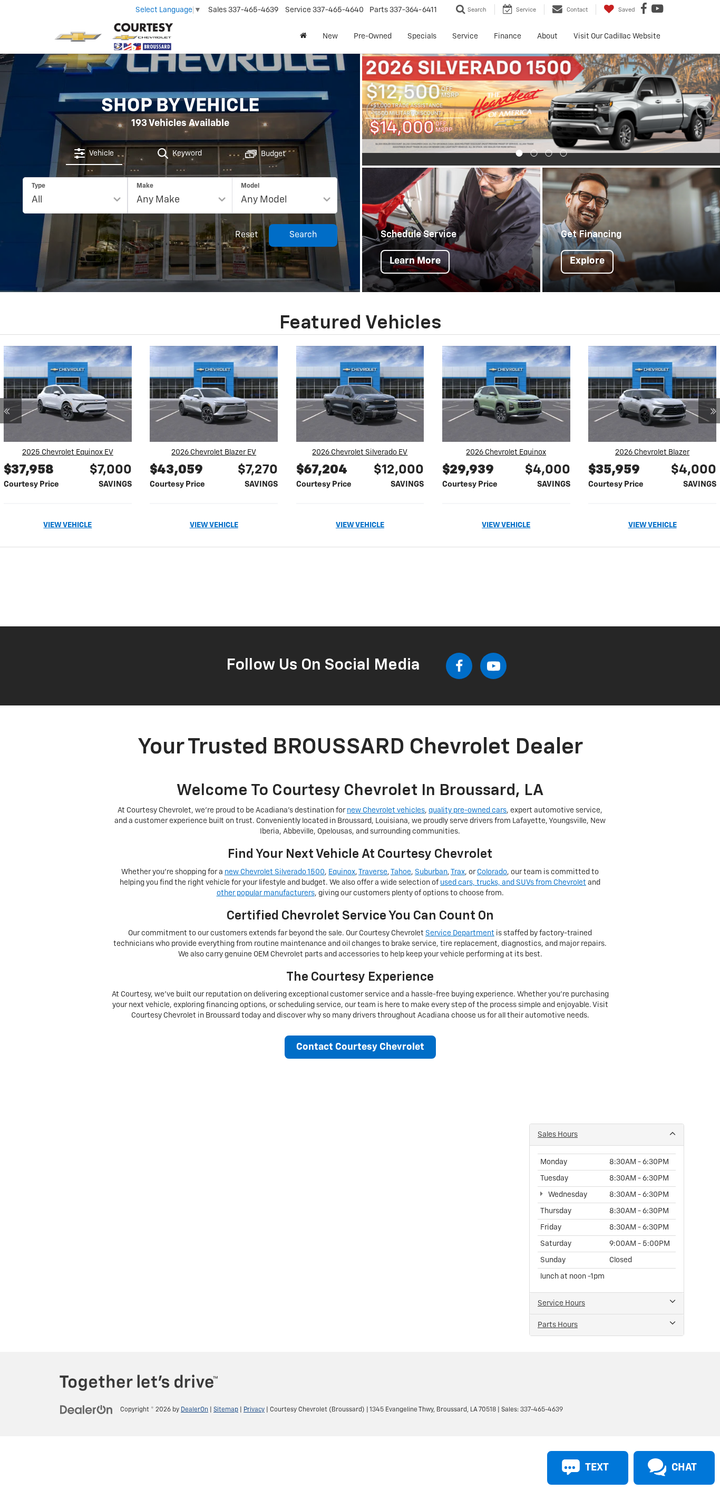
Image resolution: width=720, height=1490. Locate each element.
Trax (458, 859)
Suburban (431, 859)
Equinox (341, 859)
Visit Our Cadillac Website (616, 36)
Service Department (459, 920)
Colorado (492, 859)
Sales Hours (558, 1122)
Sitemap (225, 1397)
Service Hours (561, 1290)
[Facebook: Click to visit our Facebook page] (645, 10)
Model (250, 180)
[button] (518, 140)
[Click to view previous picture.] (376, 103)
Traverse (372, 859)
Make (145, 180)
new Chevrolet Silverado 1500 (275, 859)
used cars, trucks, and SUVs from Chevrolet (513, 869)
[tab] (94, 147)
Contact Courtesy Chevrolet (360, 1034)
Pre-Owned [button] (373, 36)
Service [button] (465, 36)
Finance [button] (507, 36)
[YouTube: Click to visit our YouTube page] (658, 10)
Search (303, 229)
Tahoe (401, 859)
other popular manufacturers (266, 880)
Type (38, 180)
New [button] (330, 36)
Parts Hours (558, 1312)
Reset (246, 229)
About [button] (547, 36)
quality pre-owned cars (468, 797)
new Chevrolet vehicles (386, 797)
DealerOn (194, 1397)
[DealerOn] (86, 1396)
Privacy (254, 1397)
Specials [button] (421, 36)
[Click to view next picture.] (706, 103)
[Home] (303, 36)
